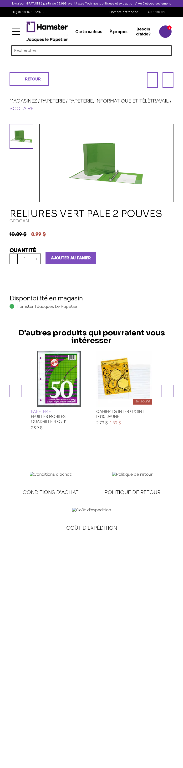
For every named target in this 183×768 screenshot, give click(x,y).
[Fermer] (179, 3)
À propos (118, 31)
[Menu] (16, 32)
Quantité (23, 250)
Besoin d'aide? (143, 32)
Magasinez (23, 101)
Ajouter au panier (71, 258)
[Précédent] (152, 80)
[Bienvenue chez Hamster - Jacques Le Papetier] (47, 31)
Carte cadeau (88, 31)
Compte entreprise (123, 12)
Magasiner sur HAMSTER (28, 12)
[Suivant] (168, 80)
